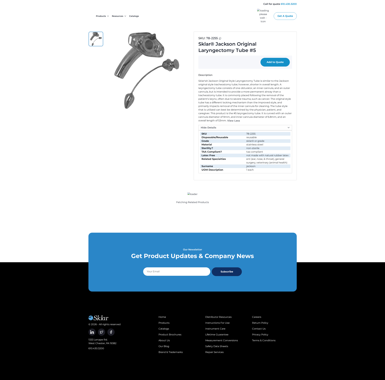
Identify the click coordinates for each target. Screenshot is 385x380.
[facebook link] (111, 332)
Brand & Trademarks (171, 352)
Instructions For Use (217, 322)
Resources (117, 16)
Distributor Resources (218, 317)
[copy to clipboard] (220, 38)
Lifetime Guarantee (216, 334)
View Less (233, 120)
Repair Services (214, 352)
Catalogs (134, 16)
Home (162, 317)
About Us (164, 340)
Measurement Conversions (221, 340)
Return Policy (260, 322)
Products (101, 16)
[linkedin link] (92, 332)
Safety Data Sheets (216, 346)
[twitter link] (101, 332)
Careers (256, 317)
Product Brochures (170, 334)
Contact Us (259, 328)
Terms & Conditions (264, 340)
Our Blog (164, 346)
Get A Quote (285, 16)
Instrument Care (215, 328)
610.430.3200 (289, 4)
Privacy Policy (260, 334)
